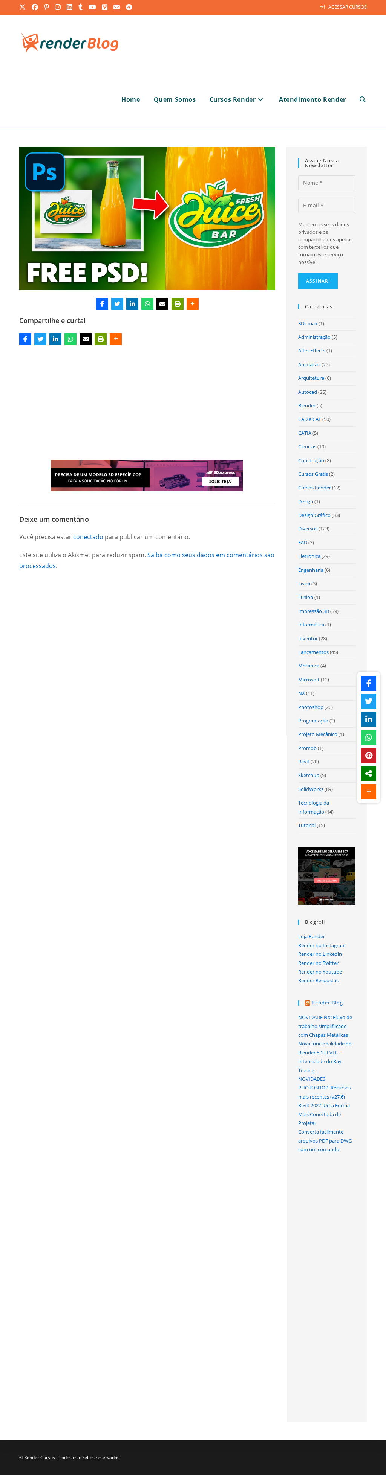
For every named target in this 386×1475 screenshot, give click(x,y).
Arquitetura (311, 378)
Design (305, 501)
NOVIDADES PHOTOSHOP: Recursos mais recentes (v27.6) (324, 1088)
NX (301, 693)
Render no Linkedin (320, 954)
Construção (311, 460)
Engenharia (310, 570)
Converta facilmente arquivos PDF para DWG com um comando (325, 1140)
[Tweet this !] (117, 304)
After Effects (311, 350)
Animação (309, 364)
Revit (303, 761)
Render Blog (327, 1002)
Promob (307, 748)
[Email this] (162, 304)
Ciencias (307, 446)
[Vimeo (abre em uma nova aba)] (105, 7)
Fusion (305, 597)
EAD (302, 542)
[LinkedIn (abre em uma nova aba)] (70, 7)
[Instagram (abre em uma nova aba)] (58, 7)
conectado (88, 537)
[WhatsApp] (147, 304)
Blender (307, 405)
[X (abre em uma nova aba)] (24, 7)
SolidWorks (310, 789)
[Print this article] (178, 304)
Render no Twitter (318, 963)
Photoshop (310, 707)
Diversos (307, 528)
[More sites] (368, 773)
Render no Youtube (320, 971)
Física (304, 583)
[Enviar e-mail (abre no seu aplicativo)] (117, 7)
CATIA (304, 433)
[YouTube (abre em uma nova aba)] (92, 7)
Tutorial (307, 825)
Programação (313, 720)
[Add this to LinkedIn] (132, 304)
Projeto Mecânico (317, 734)
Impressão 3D (313, 611)
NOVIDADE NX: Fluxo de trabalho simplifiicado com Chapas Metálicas (325, 1026)
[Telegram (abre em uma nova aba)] (129, 7)
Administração (314, 337)
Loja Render (311, 936)
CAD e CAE (309, 419)
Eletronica (309, 556)
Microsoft (309, 679)
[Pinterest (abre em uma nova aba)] (46, 7)
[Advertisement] (147, 404)
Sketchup (308, 775)
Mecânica (308, 665)
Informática (311, 624)
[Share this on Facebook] (102, 304)
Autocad (307, 392)
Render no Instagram (322, 945)
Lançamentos (313, 652)
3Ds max (307, 323)
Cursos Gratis (313, 474)
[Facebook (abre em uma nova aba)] (35, 7)
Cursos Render (314, 487)
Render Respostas (318, 980)
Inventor (308, 638)
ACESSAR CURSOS (347, 7)
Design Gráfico (314, 515)
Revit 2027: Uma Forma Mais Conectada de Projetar (324, 1114)
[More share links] (193, 304)
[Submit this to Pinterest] (368, 755)
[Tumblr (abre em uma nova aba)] (81, 7)
